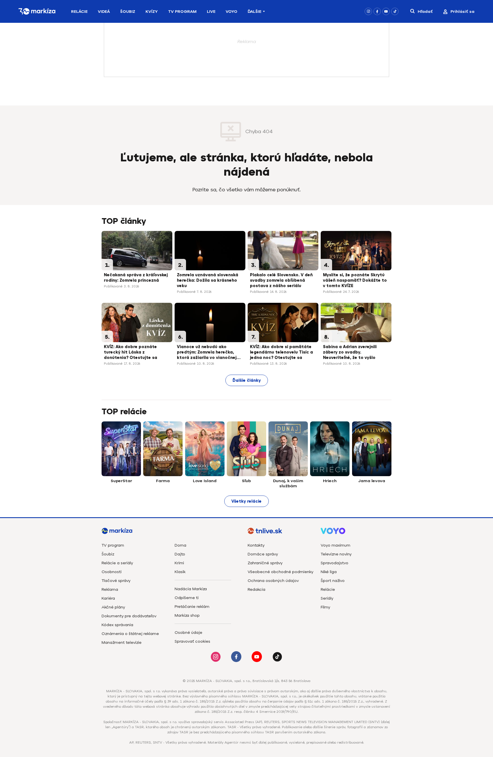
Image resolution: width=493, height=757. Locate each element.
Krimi (179, 563)
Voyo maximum (335, 545)
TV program (113, 545)
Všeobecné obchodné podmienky (280, 571)
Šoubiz (127, 11)
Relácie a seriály (117, 563)
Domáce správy (263, 554)
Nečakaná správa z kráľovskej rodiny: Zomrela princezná (136, 278)
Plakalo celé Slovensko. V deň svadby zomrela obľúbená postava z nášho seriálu (281, 280)
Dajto (180, 554)
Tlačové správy (116, 580)
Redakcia (256, 589)
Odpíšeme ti (187, 597)
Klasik (180, 571)
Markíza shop (187, 615)
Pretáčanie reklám (192, 606)
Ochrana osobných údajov (273, 580)
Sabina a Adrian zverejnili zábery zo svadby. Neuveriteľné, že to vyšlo (350, 352)
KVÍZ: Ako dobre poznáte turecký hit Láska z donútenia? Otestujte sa (130, 352)
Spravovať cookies (192, 641)
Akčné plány (113, 607)
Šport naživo (333, 580)
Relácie (79, 11)
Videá (104, 11)
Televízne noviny (336, 554)
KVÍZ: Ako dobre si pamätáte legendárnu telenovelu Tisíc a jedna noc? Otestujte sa (281, 352)
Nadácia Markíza (191, 588)
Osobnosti (112, 571)
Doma (180, 545)
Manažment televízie (122, 642)
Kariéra (108, 598)
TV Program (182, 11)
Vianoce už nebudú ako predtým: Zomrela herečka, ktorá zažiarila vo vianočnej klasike (207, 353)
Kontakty (256, 545)
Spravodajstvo (334, 563)
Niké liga (329, 571)
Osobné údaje (188, 632)
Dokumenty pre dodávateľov (129, 616)
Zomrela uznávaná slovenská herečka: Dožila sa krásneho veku (207, 280)
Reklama (110, 589)
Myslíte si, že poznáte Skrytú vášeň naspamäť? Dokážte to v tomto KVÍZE (355, 280)
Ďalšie (254, 11)
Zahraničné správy (265, 563)
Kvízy (152, 11)
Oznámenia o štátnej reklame (130, 633)
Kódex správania (117, 624)
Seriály (327, 598)
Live (211, 11)
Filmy (325, 607)
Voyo (231, 11)
